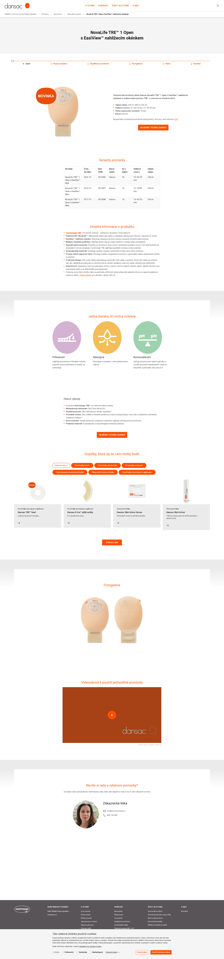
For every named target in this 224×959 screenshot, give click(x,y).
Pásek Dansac (85, 275)
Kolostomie (118, 915)
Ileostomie (58, 14)
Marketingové (97, 952)
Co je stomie (85, 911)
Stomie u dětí (86, 928)
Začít (28, 64)
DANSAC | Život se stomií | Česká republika (20, 14)
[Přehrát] (112, 715)
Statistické (83, 952)
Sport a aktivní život (155, 918)
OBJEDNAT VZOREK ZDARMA (153, 127)
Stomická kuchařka (155, 921)
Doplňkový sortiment (99, 64)
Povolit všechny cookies (161, 952)
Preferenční (69, 952)
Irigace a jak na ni (87, 925)
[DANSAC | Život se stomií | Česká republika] (17, 5)
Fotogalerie (137, 64)
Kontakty (184, 911)
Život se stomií (120, 5)
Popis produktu (60, 64)
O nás (136, 5)
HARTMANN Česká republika (58, 911)
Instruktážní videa (121, 925)
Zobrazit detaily (111, 952)
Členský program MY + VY (124, 928)
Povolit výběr (142, 952)
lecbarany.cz (52, 915)
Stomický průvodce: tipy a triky (159, 915)
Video (167, 64)
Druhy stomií (85, 915)
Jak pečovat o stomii (89, 921)
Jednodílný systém (74, 14)
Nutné (57, 952)
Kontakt (197, 64)
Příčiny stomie (86, 918)
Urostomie (118, 918)
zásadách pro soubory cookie (90, 946)
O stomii (89, 5)
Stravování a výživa (155, 911)
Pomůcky (103, 5)
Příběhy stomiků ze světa (157, 925)
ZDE (176, 119)
